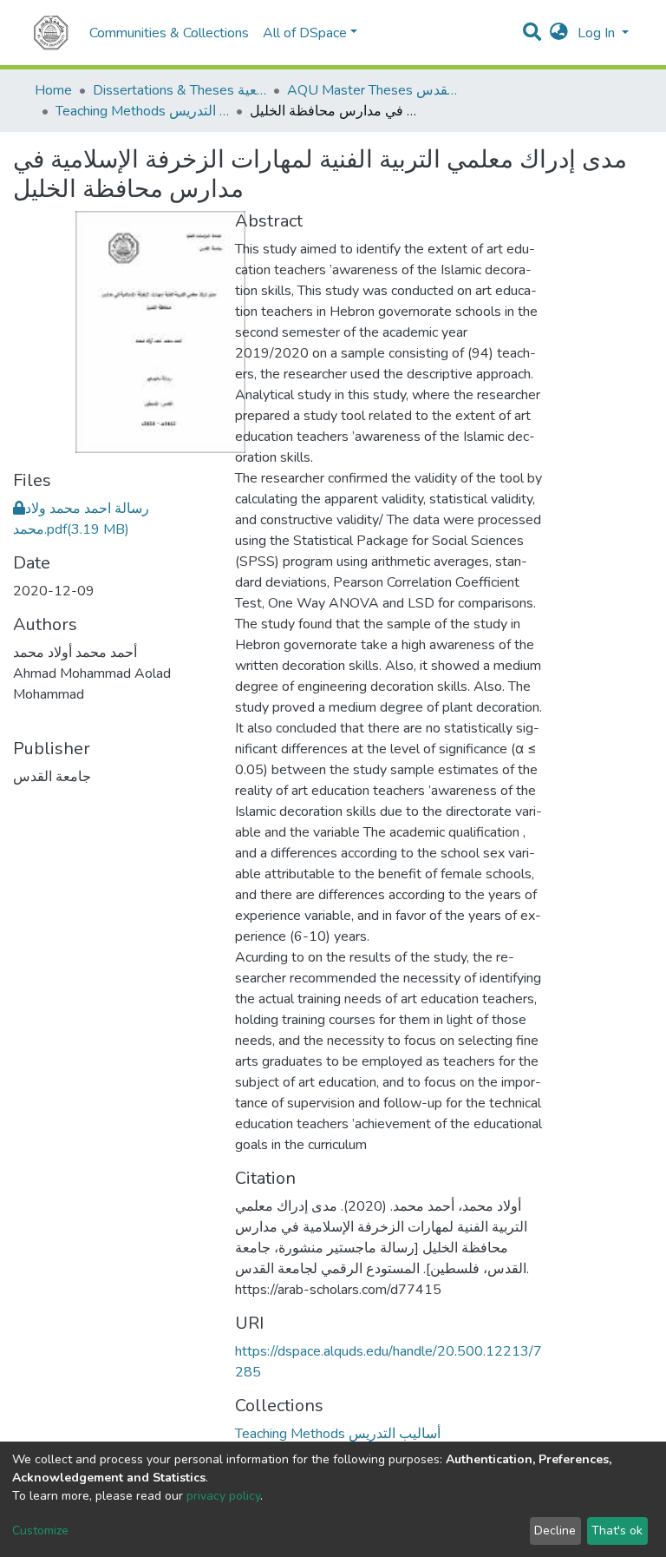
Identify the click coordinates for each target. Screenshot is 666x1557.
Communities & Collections (169, 33)
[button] (559, 33)
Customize (40, 1530)
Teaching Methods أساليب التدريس (142, 111)
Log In (598, 33)
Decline (555, 1530)
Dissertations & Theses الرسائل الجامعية (179, 90)
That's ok (617, 1530)
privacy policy (223, 1496)
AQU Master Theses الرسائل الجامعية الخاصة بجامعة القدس (373, 90)
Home (53, 90)
